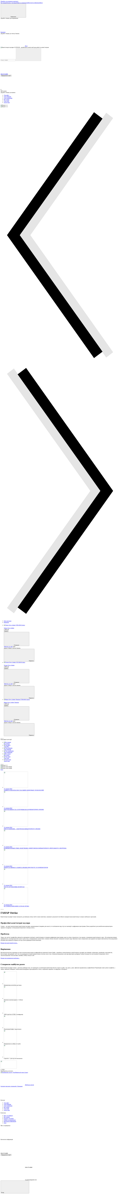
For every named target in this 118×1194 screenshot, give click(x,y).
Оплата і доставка (11, 2)
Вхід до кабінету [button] (8, 1115)
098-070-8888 (4, 74)
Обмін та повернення (22, 2)
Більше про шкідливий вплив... (9, 943)
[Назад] (1, 738)
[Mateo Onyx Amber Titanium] (60, 699)
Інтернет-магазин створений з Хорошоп (12, 1086)
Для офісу (6, 95)
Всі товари (4, 2)
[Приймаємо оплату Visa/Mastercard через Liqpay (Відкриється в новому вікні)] (14, 1072)
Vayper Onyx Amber (9, 665)
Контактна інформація (34, 2)
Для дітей (6, 101)
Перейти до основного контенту (9, 1)
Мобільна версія (29, 1085)
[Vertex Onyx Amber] (60, 625)
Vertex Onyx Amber (9, 628)
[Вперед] (3, 738)
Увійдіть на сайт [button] (8, 646)
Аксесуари (7, 102)
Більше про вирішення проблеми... (10, 958)
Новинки (6, 622)
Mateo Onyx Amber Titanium (11, 702)
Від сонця (6, 99)
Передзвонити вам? (6, 75)
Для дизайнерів (8, 98)
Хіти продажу (7, 621)
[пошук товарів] (28, 54)
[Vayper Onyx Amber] (60, 662)
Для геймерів (7, 96)
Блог (41, 2)
